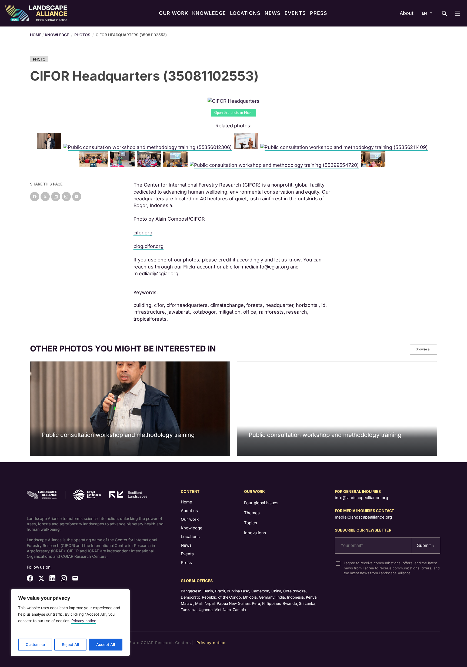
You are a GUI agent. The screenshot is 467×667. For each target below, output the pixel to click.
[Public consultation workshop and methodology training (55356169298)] (94, 165)
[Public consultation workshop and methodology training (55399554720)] (275, 165)
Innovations (255, 532)
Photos (82, 34)
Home (186, 502)
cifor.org (143, 232)
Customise (35, 644)
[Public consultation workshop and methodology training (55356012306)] (149, 147)
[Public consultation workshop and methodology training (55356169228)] (374, 165)
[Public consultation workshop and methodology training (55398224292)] (50, 147)
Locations (190, 536)
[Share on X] (45, 196)
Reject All (70, 644)
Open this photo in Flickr (233, 113)
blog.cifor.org (149, 246)
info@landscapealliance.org (361, 497)
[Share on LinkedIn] (55, 196)
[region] (70, 622)
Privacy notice (83, 620)
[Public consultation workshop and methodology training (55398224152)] (123, 165)
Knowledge (57, 34)
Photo (39, 59)
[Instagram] (66, 196)
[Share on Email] (76, 196)
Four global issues (261, 502)
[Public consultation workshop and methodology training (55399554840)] (150, 165)
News (186, 545)
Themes (251, 512)
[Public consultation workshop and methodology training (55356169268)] (176, 165)
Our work (190, 519)
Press (186, 562)
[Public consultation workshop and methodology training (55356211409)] (345, 147)
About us (189, 510)
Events (187, 553)
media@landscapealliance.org (363, 517)
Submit (424, 545)
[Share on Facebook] (34, 196)
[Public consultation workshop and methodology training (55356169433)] (247, 147)
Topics (250, 522)
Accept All (105, 644)
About (406, 13)
